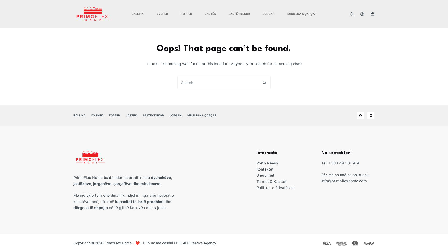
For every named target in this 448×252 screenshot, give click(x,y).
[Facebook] (360, 115)
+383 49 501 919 (344, 163)
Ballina (138, 14)
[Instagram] (371, 115)
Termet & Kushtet (271, 181)
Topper (186, 14)
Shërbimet (265, 175)
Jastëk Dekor (239, 14)
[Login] (362, 14)
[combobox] (218, 82)
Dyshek (162, 14)
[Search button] (264, 82)
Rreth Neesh (267, 163)
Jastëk (210, 14)
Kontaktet (264, 169)
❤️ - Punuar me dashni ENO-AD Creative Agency (175, 243)
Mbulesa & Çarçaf (301, 14)
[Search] (352, 14)
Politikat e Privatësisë (275, 187)
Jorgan (269, 14)
